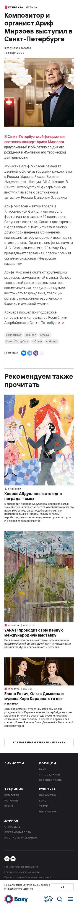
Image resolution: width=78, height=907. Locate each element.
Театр (43, 806)
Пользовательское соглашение (21, 866)
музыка (45, 335)
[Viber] (35, 353)
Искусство (29, 625)
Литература (48, 811)
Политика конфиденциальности (22, 872)
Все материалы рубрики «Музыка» (39, 742)
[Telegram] (29, 353)
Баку (42, 769)
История (11, 800)
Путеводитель (50, 780)
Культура (15, 7)
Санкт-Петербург (17, 341)
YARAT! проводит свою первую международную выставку (33, 633)
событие (51, 341)
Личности (14, 489)
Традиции (14, 789)
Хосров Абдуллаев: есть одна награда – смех (33, 496)
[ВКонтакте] (23, 353)
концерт (31, 335)
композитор (13, 335)
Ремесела (12, 795)
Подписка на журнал (20, 837)
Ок (62, 886)
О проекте (12, 826)
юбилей (37, 341)
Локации (47, 763)
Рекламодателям (18, 832)
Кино (43, 800)
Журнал (11, 821)
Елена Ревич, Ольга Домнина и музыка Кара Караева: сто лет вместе (34, 698)
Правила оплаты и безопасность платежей (27, 877)
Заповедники (49, 774)
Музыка (31, 7)
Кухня (8, 806)
